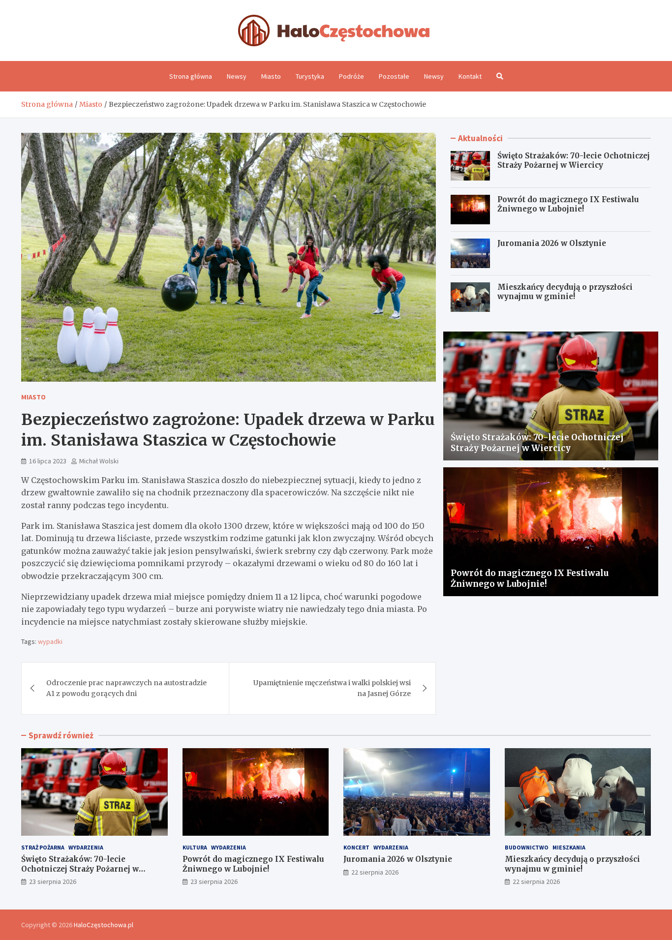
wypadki (50, 641)
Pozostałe (394, 76)
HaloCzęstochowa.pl (103, 924)
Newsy (236, 76)
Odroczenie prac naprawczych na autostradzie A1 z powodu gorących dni (126, 688)
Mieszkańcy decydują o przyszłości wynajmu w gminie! (565, 292)
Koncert (356, 847)
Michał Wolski (99, 460)
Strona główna (190, 76)
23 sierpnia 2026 (52, 881)
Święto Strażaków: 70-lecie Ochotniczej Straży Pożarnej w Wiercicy (573, 160)
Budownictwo (527, 847)
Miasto (271, 76)
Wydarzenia (85, 847)
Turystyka (310, 76)
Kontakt (470, 76)
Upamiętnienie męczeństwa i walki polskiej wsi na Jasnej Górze (332, 688)
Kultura (195, 847)
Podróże (351, 76)
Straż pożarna (42, 847)
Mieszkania (568, 847)
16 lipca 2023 (47, 460)
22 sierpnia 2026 (374, 872)
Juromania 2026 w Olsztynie (551, 243)
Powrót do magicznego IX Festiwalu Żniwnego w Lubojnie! (568, 204)
